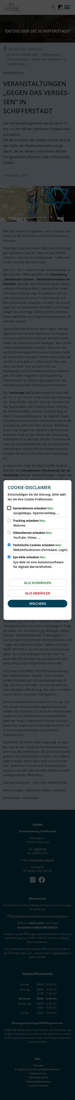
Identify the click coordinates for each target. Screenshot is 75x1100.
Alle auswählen (37, 583)
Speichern (37, 604)
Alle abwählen (37, 593)
